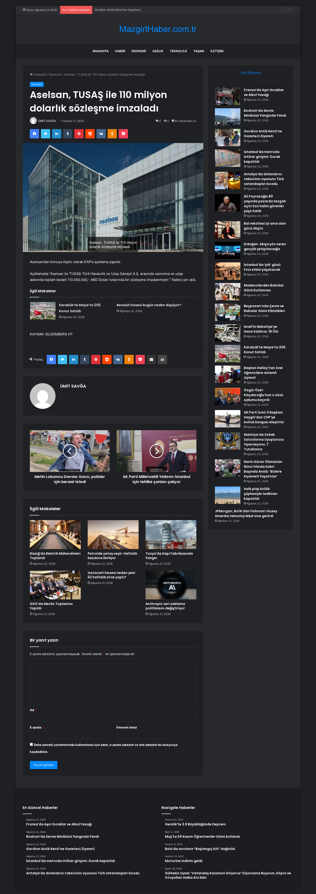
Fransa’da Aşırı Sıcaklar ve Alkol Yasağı (264, 92)
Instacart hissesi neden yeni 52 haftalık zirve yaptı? (111, 574)
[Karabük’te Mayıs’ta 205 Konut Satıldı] (43, 310)
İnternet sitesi (126, 727)
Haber (120, 51)
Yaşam (198, 51)
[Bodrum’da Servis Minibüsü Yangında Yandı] (227, 117)
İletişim (217, 51)
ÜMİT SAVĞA (47, 121)
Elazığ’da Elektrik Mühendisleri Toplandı (55, 555)
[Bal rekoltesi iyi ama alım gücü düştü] (227, 230)
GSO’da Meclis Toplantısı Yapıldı (51, 606)
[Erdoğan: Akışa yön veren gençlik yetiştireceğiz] (227, 250)
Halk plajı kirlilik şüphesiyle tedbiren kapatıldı (260, 494)
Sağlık (157, 51)
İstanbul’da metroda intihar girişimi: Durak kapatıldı (262, 157)
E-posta (37, 727)
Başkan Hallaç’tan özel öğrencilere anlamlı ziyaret (263, 373)
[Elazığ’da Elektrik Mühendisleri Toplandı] (55, 534)
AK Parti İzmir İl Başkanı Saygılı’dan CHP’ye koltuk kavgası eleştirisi (264, 417)
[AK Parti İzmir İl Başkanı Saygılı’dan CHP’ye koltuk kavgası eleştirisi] (227, 418)
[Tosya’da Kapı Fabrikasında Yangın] (171, 534)
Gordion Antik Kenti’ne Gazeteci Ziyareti (123, 10)
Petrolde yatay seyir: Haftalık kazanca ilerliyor (112, 555)
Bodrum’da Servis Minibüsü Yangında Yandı (265, 113)
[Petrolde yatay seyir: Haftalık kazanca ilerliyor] (113, 534)
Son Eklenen (250, 72)
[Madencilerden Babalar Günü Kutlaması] (227, 291)
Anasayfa (100, 51)
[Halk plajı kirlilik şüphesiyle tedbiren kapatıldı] (227, 495)
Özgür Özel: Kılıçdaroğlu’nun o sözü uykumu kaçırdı (263, 395)
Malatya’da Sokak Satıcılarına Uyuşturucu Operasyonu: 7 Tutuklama (264, 442)
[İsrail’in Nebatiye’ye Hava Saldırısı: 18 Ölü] (227, 333)
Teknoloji (178, 51)
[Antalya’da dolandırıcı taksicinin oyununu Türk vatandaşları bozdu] (227, 180)
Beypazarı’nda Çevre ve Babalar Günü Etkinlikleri (264, 308)
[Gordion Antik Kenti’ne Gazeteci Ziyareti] (227, 137)
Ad (33, 710)
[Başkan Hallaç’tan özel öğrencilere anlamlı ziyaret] (227, 374)
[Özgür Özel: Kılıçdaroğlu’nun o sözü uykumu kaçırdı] (227, 396)
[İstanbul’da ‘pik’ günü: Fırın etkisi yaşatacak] (227, 271)
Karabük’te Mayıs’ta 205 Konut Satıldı (264, 349)
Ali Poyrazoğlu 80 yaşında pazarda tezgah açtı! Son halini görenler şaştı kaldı (265, 203)
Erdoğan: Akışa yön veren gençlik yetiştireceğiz (265, 246)
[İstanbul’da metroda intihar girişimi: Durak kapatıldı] (227, 158)
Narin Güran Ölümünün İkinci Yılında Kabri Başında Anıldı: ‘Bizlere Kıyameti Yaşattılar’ (263, 469)
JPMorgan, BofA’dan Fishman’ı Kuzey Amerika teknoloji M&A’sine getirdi (246, 513)
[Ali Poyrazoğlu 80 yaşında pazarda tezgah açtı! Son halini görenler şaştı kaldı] (227, 202)
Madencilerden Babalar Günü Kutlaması (264, 288)
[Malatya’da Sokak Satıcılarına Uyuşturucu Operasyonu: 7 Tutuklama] (227, 441)
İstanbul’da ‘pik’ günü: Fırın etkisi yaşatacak (262, 267)
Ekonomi (139, 51)
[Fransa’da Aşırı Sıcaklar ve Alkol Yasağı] (227, 96)
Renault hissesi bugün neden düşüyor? (149, 305)
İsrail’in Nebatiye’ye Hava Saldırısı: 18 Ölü (261, 329)
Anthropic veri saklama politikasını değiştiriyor (165, 606)
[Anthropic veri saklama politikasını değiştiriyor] (171, 585)
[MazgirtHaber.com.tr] (158, 29)
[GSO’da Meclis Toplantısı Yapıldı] (55, 585)
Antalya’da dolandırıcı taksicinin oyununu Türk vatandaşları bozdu (264, 179)
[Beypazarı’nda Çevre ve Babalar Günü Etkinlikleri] (227, 312)
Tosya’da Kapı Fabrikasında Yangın (169, 555)
